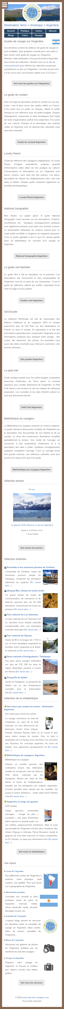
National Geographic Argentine (31, 256)
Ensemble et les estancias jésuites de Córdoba (31, 567)
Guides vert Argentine (32, 300)
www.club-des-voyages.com (36, 997)
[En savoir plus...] (22, 609)
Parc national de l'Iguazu (19, 635)
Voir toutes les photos (31, 548)
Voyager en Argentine (15, 958)
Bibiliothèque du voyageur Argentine (31, 469)
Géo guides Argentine (32, 359)
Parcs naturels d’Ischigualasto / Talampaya (29, 656)
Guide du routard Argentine (32, 142)
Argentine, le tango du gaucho (22, 801)
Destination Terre (15, 25)
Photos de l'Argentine (15, 940)
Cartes (39, 31)
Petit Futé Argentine (31, 407)
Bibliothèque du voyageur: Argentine (26, 755)
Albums (53, 31)
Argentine (52, 25)
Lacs (33, 489)
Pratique (25, 31)
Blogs (11, 35)
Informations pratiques (15, 892)
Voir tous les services (31, 982)
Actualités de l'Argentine (16, 916)
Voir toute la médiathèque (32, 851)
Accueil (11, 31)
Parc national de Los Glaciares (22, 614)
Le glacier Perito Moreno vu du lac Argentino (32, 525)
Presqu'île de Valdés (17, 677)
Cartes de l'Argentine (15, 871)
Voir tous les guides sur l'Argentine (31, 83)
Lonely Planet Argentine (31, 197)
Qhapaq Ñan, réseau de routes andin (25, 590)
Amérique (36, 25)
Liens (25, 35)
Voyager (39, 35)
